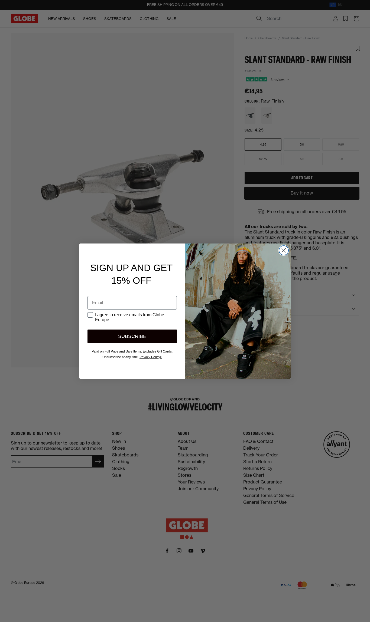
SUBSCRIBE (132, 336)
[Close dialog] (283, 250)
